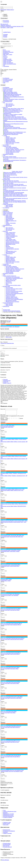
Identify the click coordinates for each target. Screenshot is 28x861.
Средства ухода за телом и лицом (13, 285)
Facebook (5, 36)
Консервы (11, 126)
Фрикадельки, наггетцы (20, 117)
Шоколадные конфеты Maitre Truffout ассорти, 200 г (12, 490)
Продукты (5, 56)
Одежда (5, 55)
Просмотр (3, 422)
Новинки (6, 78)
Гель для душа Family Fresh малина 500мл (10, 683)
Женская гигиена (17, 172)
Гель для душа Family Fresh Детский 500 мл (10, 756)
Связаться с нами (7, 822)
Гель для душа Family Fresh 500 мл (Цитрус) (10, 727)
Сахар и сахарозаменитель (11, 235)
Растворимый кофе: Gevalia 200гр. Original (10, 551)
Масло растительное (18, 133)
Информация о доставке (8, 813)
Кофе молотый (14, 93)
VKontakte (5, 34)
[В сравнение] (1, 516)
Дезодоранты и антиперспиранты (14, 278)
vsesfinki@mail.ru (7, 32)
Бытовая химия (6, 50)
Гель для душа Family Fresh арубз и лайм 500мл (11, 698)
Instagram (5, 35)
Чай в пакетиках (9, 103)
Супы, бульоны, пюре (19, 116)
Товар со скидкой (8, 79)
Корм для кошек (9, 206)
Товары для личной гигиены (9, 63)
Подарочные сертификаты (9, 830)
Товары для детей (7, 61)
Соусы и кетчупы (16, 127)
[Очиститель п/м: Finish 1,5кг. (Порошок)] (10, 326)
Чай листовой (9, 106)
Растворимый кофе (17, 94)
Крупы (9, 124)
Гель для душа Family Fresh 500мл (8, 712)
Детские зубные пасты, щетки (12, 151)
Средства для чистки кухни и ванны (14, 291)
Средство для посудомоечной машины (14, 299)
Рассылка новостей (7, 846)
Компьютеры (6, 53)
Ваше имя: (3, 409)
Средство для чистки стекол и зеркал (14, 288)
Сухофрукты (13, 115)
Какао (8, 97)
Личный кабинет (7, 843)
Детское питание (9, 153)
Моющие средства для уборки (12, 301)
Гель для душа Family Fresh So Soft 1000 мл (10, 654)
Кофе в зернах (14, 92)
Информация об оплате (8, 815)
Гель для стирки (15, 180)
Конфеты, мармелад (10, 139)
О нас (4, 810)
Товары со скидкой (7, 833)
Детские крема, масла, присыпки (13, 150)
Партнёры (5, 832)
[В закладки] (1, 433)
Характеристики (6, 380)
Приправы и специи (18, 110)
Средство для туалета (18, 184)
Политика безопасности (8, 816)
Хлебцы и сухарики (17, 114)
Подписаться (3, 784)
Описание (5, 379)
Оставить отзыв (4, 419)
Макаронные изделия (18, 123)
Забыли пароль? (10, 9)
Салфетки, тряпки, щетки (21, 194)
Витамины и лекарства (8, 52)
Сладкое (5, 58)
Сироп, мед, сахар (10, 143)
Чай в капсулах (10, 105)
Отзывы (6, 81)
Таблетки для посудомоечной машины (14, 293)
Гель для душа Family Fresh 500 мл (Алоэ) (10, 742)
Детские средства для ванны (12, 148)
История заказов (6, 844)
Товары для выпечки (7, 60)
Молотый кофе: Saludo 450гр (7, 427)
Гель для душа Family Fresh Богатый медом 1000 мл (12, 639)
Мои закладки (6, 845)
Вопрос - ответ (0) (7, 383)
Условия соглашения (7, 817)
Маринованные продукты (12, 243)
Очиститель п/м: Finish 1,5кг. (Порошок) (9, 595)
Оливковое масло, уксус (20, 132)
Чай (4, 65)
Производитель (7, 80)
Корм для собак (9, 205)
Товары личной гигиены (9, 156)
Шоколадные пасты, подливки (12, 142)
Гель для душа (14, 174)
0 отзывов (3, 323)
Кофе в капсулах (15, 95)
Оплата (5, 14)
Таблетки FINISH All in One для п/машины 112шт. (12, 771)
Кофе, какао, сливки (7, 54)
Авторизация (6, 21)
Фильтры (10, 100)
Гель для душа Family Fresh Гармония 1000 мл (11, 624)
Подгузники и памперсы (11, 147)
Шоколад (8, 136)
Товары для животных (8, 62)
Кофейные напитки (18, 96)
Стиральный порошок (19, 192)
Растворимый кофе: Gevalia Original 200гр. (10, 566)
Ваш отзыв (3, 414)
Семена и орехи (16, 109)
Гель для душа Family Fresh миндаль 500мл (10, 610)
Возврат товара (6, 823)
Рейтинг (2, 418)
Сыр (7, 130)
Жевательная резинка (10, 141)
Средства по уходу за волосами (13, 277)
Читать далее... (9, 337)
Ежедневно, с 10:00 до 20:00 (7, 27)
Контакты (5, 812)
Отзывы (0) (5, 381)
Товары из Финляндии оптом (9, 811)
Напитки (6, 207)
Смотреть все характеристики (7, 343)
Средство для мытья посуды (12, 292)
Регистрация (3, 9)
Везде (4, 49)
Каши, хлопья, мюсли (19, 108)
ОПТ (4, 82)
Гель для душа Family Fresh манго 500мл (9, 668)
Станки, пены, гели (17, 171)
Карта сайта (5, 824)
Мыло (8, 176)
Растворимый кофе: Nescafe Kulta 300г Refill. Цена (12, 536)
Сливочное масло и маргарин (12, 248)
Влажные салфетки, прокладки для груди (15, 149)
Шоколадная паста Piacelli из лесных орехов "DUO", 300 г (13, 522)
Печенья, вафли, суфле (11, 137)
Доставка (5, 15)
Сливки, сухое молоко (19, 99)
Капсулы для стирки (18, 193)
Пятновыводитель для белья (12, 298)
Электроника (6, 66)
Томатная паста (14, 134)
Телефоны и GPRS (7, 59)
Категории (6, 210)
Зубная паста (13, 173)
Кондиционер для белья (20, 200)
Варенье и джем (10, 140)
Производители (6, 829)
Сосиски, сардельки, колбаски (12, 241)
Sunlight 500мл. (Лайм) (6, 580)
